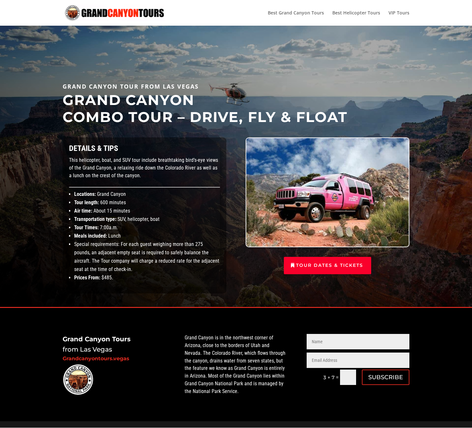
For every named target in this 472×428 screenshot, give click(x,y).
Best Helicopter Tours (356, 13)
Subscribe (385, 377)
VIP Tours (399, 13)
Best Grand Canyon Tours (296, 13)
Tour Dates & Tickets (329, 265)
